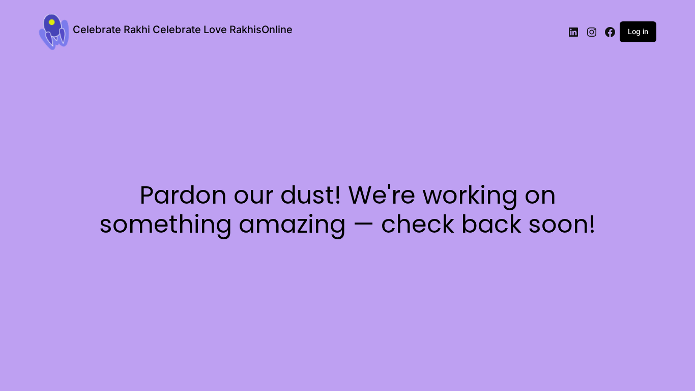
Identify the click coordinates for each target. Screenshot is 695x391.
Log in (638, 31)
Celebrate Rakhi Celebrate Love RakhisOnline (183, 29)
